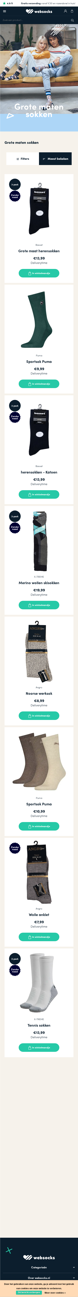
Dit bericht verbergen (29, 1292)
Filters (24, 159)
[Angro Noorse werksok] (39, 651)
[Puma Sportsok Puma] (39, 319)
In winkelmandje (41, 273)
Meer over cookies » (55, 1293)
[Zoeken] (72, 20)
